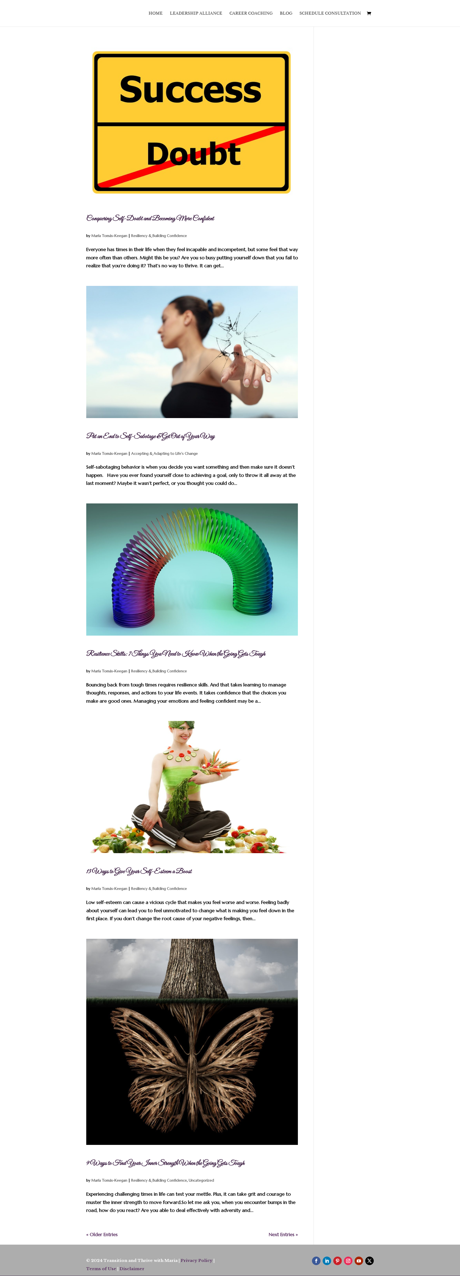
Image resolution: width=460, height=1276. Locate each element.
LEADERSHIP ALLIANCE (196, 13)
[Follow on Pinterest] (337, 1261)
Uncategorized (201, 1180)
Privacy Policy (196, 1260)
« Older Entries (102, 1234)
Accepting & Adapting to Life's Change (164, 453)
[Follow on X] (369, 1261)
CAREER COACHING (251, 13)
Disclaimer (132, 1268)
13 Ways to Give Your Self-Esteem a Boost (138, 871)
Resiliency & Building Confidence (159, 235)
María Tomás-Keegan (109, 235)
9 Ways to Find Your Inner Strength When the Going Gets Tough (165, 1163)
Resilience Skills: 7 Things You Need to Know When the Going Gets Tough (175, 654)
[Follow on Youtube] (359, 1261)
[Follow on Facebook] (316, 1261)
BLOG (286, 13)
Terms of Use (101, 1268)
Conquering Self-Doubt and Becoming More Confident (150, 218)
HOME (156, 13)
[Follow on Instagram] (348, 1261)
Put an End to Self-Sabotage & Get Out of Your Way (150, 436)
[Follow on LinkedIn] (327, 1261)
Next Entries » (283, 1234)
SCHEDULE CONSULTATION (330, 13)
